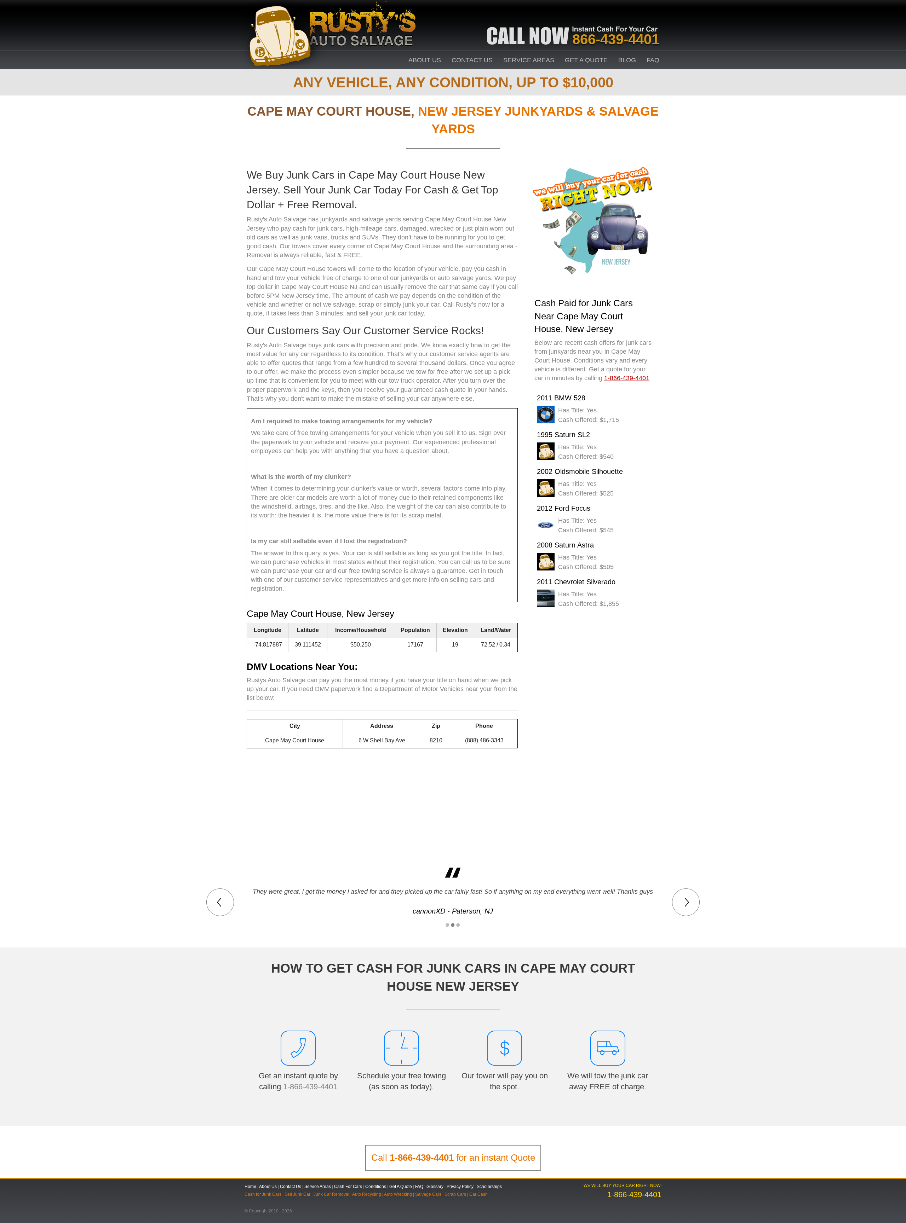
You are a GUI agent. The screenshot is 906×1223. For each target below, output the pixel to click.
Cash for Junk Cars (263, 1194)
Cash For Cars (348, 1186)
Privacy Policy (460, 1186)
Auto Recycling (366, 1194)
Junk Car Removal (331, 1194)
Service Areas (528, 60)
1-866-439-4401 (310, 1086)
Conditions (375, 1186)
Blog (627, 60)
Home (250, 1186)
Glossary (434, 1186)
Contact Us (472, 60)
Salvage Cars (428, 1194)
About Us (424, 60)
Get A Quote (586, 60)
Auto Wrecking (398, 1194)
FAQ (653, 60)
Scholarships (489, 1186)
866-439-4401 (615, 39)
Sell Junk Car (297, 1194)
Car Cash (478, 1194)
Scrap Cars (455, 1194)
